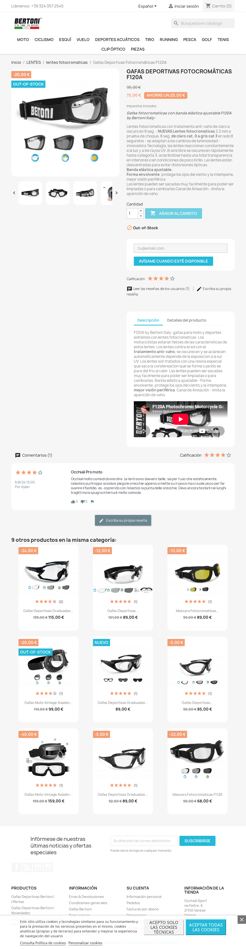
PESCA (189, 39)
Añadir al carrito (173, 213)
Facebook (16, 867)
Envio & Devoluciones (86, 896)
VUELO (83, 39)
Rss (27, 867)
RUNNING (169, 39)
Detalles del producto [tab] (186, 320)
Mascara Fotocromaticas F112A (197, 794)
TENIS (223, 39)
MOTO (23, 39)
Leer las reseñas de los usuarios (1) (161, 288)
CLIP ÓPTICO (113, 49)
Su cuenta (138, 888)
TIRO (149, 39)
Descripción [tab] (148, 320)
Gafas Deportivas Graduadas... (48, 610)
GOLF (207, 39)
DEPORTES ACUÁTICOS (117, 39)
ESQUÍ (65, 39)
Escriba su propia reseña (126, 520)
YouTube (38, 867)
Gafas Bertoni (80, 909)
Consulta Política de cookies (43, 942)
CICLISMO (44, 39)
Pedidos (133, 903)
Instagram (48, 867)
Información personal (144, 896)
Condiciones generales (88, 903)
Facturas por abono (143, 909)
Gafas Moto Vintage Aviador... (49, 702)
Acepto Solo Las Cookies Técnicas (163, 927)
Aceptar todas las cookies (206, 927)
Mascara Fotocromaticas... (197, 610)
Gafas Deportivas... (123, 610)
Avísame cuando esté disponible (173, 261)
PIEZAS (138, 49)
